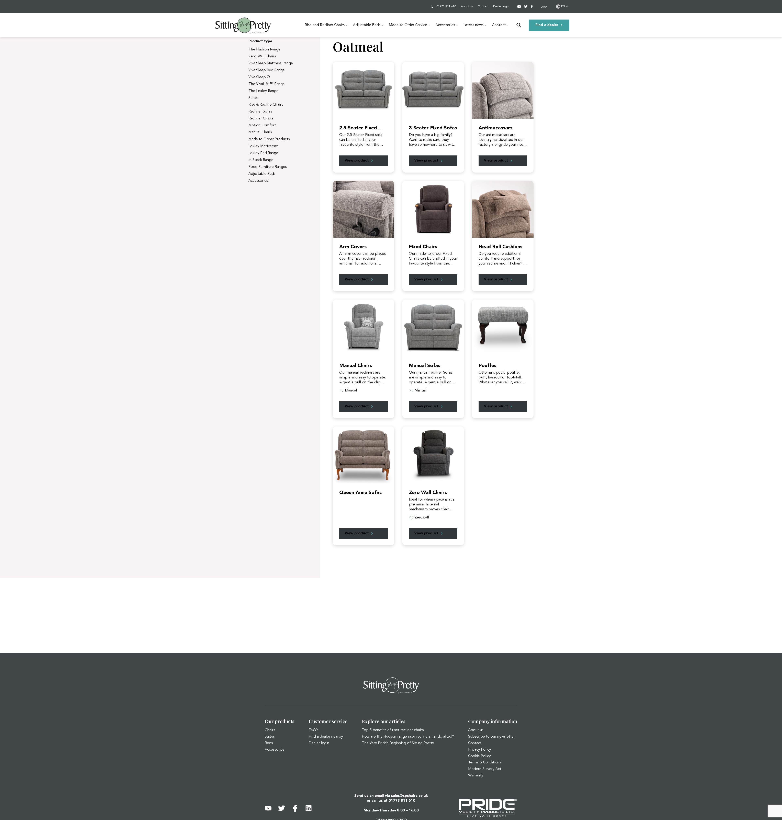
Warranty (475, 775)
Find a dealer (546, 25)
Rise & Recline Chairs (265, 104)
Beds (269, 743)
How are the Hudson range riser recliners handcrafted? (408, 736)
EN (563, 6)
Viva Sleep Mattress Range (270, 63)
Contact (483, 6)
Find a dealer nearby (326, 736)
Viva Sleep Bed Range (266, 70)
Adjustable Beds (366, 25)
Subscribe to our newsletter (491, 736)
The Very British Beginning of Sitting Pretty (398, 743)
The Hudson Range (264, 49)
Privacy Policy (479, 749)
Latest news (473, 25)
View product (357, 160)
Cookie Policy (479, 756)
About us (467, 6)
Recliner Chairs (260, 118)
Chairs (270, 730)
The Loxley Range (263, 91)
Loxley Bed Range (263, 153)
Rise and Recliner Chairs (325, 25)
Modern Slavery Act (484, 769)
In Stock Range (260, 160)
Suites (253, 98)
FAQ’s (313, 730)
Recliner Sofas (260, 111)
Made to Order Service (408, 25)
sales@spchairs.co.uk (409, 796)
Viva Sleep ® (259, 77)
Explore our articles (383, 721)
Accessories (445, 25)
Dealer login (501, 6)
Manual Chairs (260, 132)
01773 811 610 (446, 6)
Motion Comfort (262, 125)
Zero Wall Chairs (262, 56)
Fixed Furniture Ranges (267, 167)
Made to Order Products (269, 139)
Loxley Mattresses (263, 146)
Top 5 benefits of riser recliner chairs (393, 730)
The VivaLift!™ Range (266, 84)
